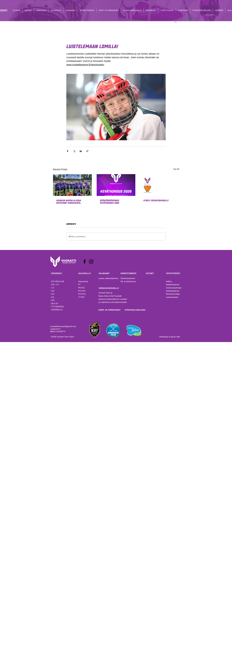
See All (176, 169)
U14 (52, 288)
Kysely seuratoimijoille (156, 200)
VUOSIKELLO (57, 310)
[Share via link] (87, 151)
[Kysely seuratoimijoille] (159, 185)
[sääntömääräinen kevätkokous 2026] (116, 185)
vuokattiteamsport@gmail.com (63, 326)
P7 (79, 284)
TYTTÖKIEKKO (57, 306)
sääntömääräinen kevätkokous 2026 (109, 201)
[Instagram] (91, 261)
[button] (175, 22)
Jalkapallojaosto (172, 291)
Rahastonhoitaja (173, 294)
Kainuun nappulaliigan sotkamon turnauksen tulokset (68, 201)
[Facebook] (84, 261)
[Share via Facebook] (67, 151)
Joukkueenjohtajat (173, 288)
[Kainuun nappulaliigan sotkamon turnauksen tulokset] (72, 185)
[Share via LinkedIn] (80, 151)
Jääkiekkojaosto (172, 284)
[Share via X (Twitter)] (74, 151)
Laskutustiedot (172, 297)
